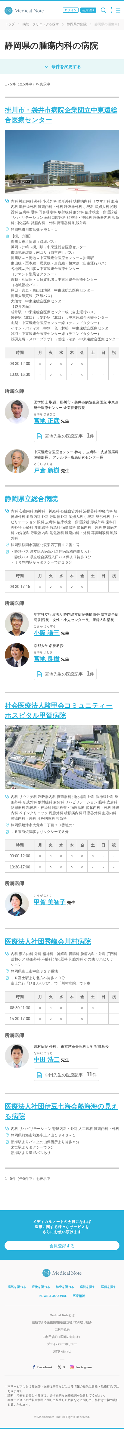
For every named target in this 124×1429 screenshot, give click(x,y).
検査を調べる (65, 1286)
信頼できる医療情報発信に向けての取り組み (62, 1322)
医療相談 (79, 1296)
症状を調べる (41, 1286)
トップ (10, 24)
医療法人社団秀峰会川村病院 (48, 941)
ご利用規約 (62, 1329)
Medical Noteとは (62, 1315)
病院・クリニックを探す (41, 24)
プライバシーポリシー (62, 1344)
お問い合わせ (62, 1351)
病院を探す (87, 1286)
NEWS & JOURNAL (53, 1296)
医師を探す (108, 1286)
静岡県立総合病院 (31, 499)
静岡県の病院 (77, 24)
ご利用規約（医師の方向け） (62, 1336)
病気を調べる (17, 1286)
